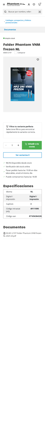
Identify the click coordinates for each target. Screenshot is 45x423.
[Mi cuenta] (29, 4)
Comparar (21, 53)
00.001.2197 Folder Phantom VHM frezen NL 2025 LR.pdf (22, 234)
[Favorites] (34, 4)
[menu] (4, 4)
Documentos (10, 29)
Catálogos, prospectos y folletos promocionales (18, 21)
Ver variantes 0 (22, 155)
